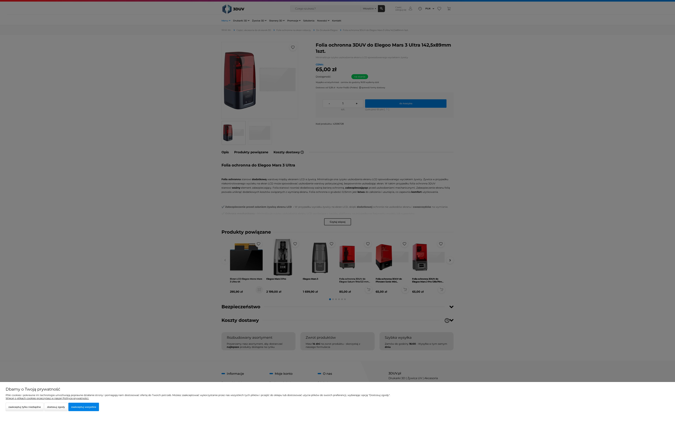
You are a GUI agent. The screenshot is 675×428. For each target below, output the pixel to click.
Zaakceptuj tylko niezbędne (24, 407)
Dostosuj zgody (56, 407)
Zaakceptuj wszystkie (83, 407)
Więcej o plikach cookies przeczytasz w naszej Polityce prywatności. (47, 398)
